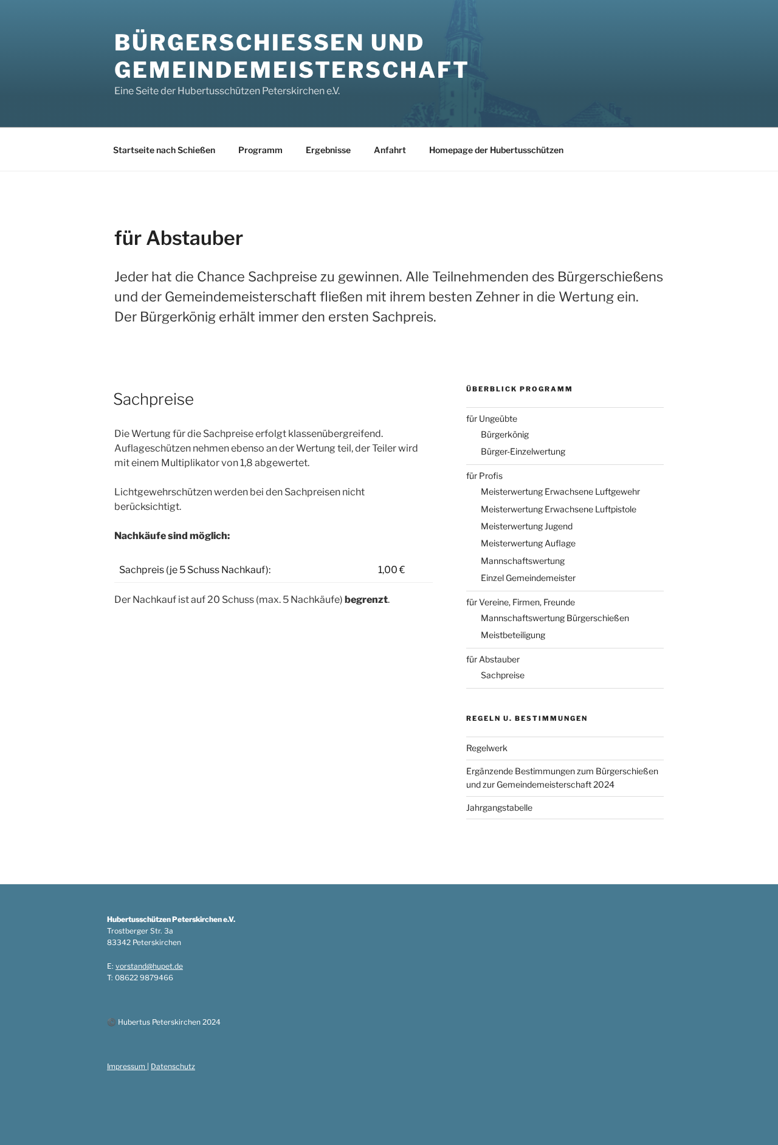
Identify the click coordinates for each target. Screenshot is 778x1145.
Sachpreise (153, 399)
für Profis (484, 475)
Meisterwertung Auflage (528, 543)
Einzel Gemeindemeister (528, 577)
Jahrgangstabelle (499, 807)
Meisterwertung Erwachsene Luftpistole (558, 509)
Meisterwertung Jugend (527, 526)
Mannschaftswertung (523, 560)
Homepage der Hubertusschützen (496, 150)
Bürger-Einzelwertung (523, 451)
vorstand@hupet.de (149, 966)
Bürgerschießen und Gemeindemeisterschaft (291, 56)
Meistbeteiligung (513, 635)
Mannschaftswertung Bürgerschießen (555, 618)
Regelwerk (487, 748)
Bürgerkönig (505, 434)
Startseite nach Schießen (164, 150)
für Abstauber (493, 659)
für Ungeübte (491, 418)
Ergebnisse (328, 150)
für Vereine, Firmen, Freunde (520, 602)
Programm (260, 150)
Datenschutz (173, 1066)
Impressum (127, 1066)
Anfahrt (390, 150)
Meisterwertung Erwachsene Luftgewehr (560, 491)
